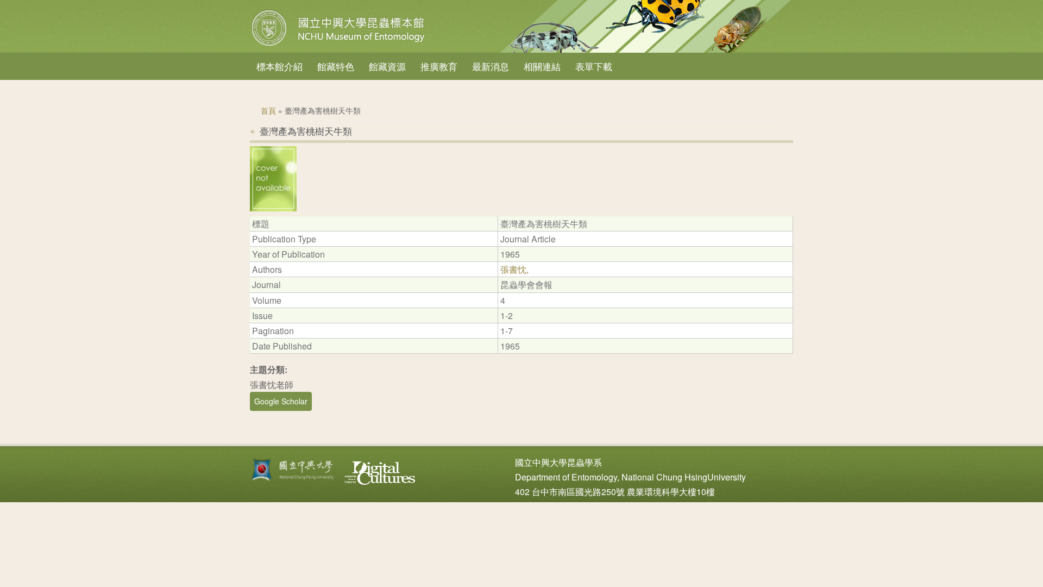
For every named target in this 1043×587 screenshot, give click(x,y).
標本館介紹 (279, 66)
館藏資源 (387, 66)
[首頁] (339, 45)
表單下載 (593, 66)
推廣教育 (438, 66)
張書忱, (514, 269)
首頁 (268, 110)
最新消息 (490, 66)
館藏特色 (335, 66)
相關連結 (542, 66)
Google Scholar (280, 401)
